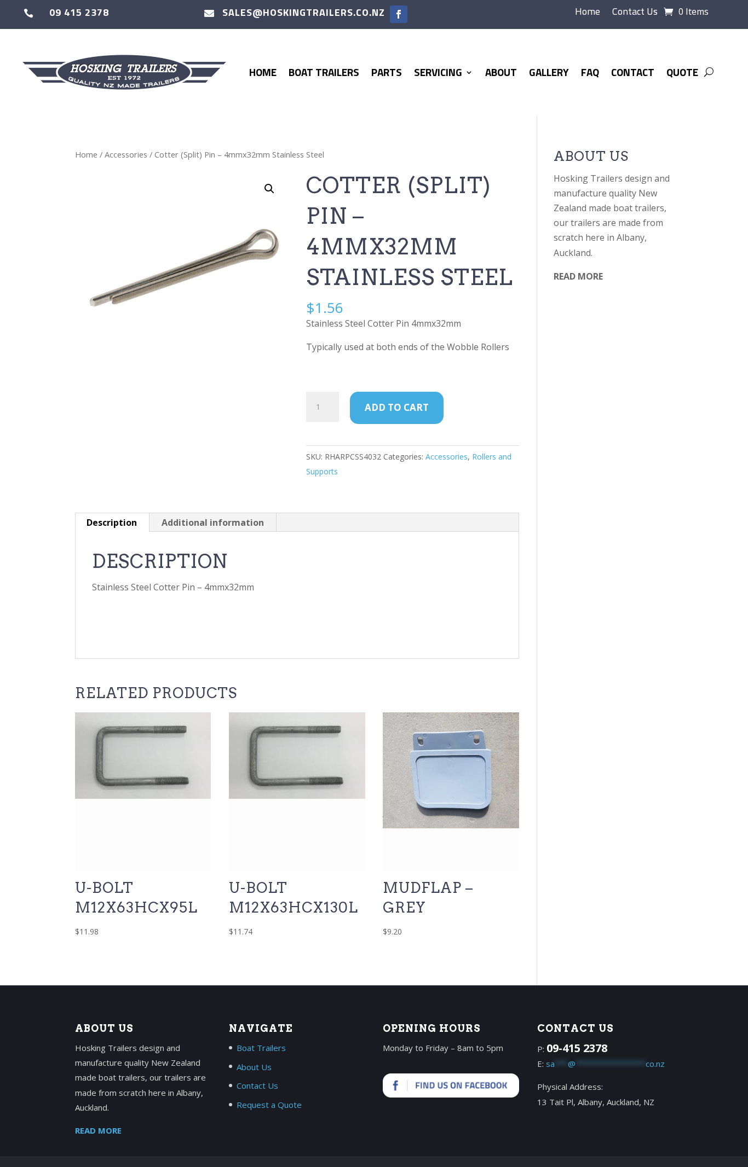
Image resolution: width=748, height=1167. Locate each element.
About (501, 72)
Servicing (438, 72)
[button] (269, 189)
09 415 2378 (79, 12)
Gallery (549, 72)
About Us (254, 1066)
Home (587, 13)
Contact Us (635, 13)
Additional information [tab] (213, 522)
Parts (386, 72)
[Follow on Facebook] (398, 14)
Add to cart (397, 407)
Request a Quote (269, 1104)
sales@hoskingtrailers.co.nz (303, 12)
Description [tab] (112, 522)
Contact (632, 72)
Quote (682, 72)
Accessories (126, 154)
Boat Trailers (324, 72)
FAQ (590, 72)
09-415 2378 (576, 1048)
